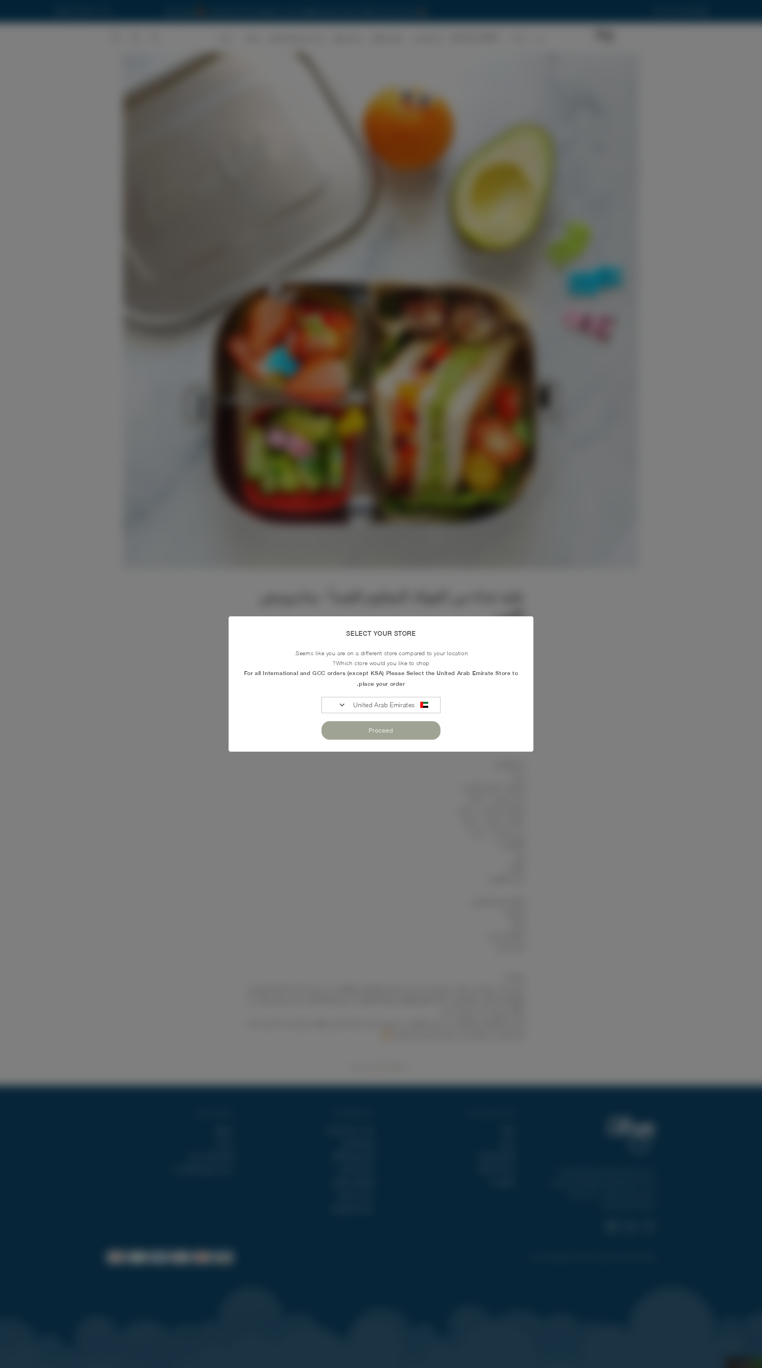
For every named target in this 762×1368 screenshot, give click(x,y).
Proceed (381, 730)
